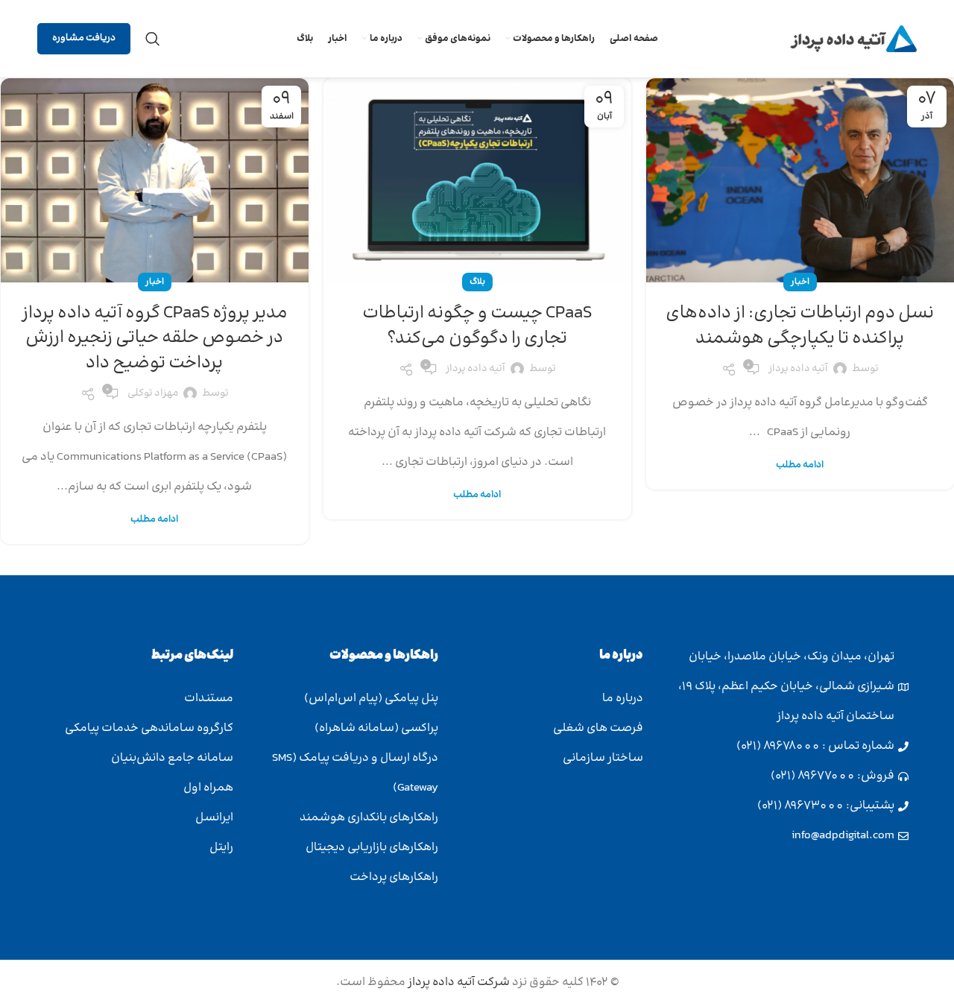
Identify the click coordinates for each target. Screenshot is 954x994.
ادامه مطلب (800, 465)
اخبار (800, 282)
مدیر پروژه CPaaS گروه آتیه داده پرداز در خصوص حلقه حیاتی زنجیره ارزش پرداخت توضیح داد (155, 338)
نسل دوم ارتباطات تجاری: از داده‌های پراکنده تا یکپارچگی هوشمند (800, 326)
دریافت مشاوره (84, 38)
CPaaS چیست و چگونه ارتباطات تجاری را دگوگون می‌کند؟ (477, 326)
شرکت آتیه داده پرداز (457, 982)
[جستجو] (153, 39)
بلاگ (477, 282)
